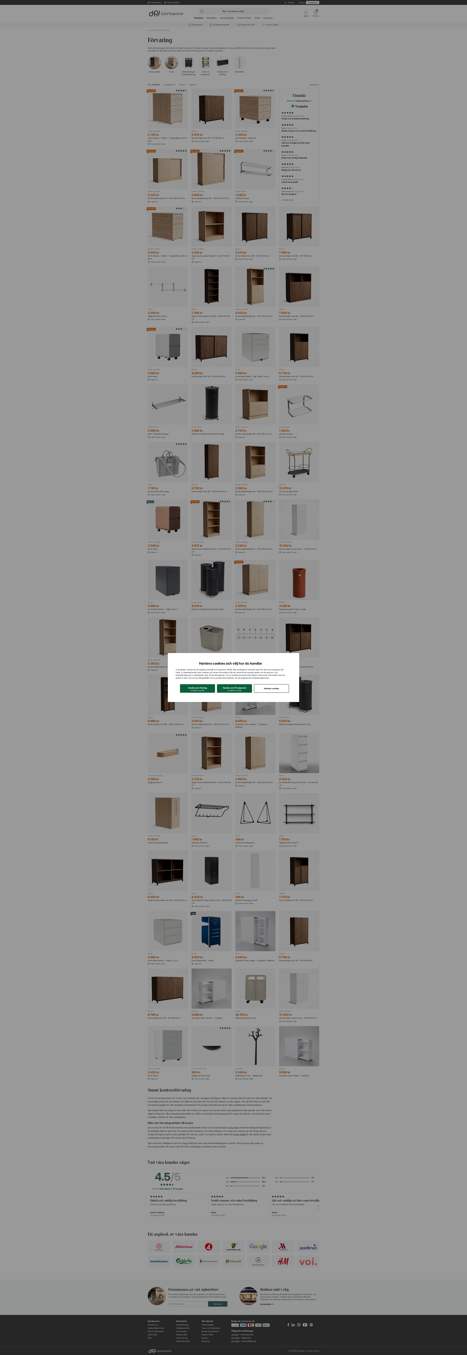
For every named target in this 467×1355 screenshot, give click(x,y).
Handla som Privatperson (234, 689)
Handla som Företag (197, 689)
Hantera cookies (271, 688)
